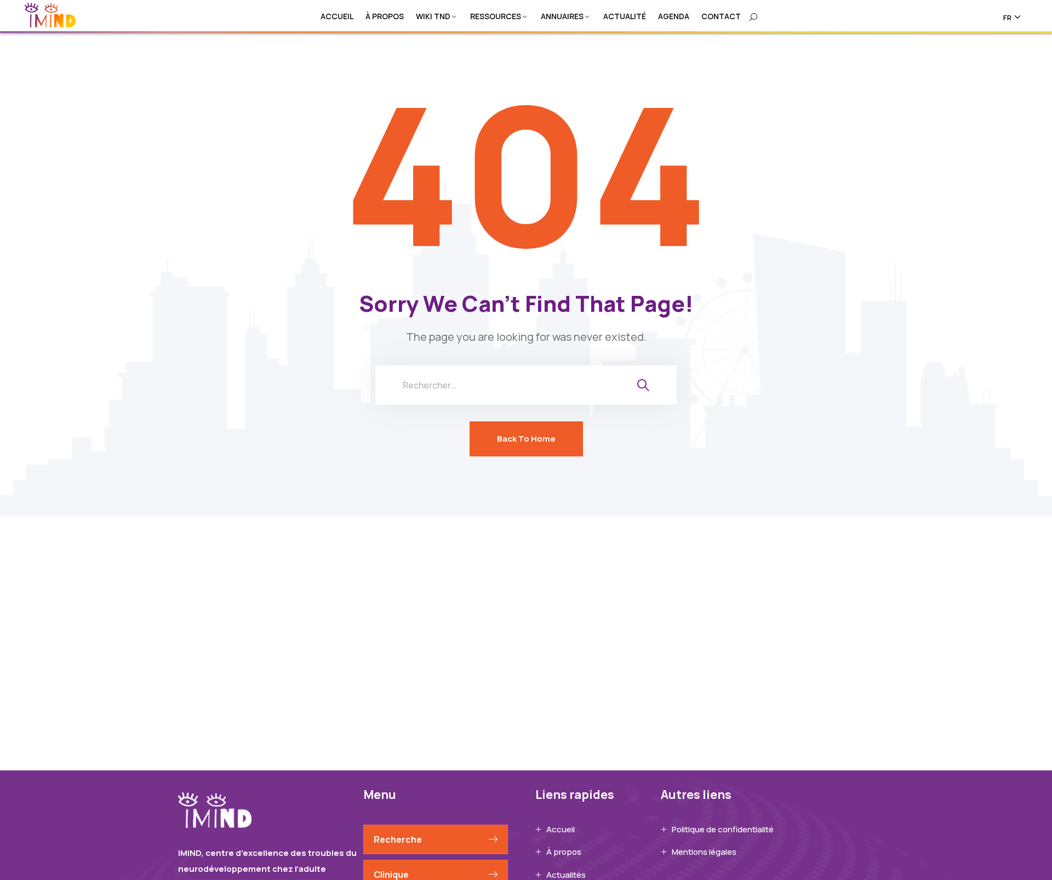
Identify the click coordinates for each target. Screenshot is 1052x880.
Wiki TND (433, 16)
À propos (384, 16)
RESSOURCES (495, 16)
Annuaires (562, 16)
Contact (721, 16)
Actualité (624, 16)
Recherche (398, 839)
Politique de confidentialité (723, 829)
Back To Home (526, 438)
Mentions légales (704, 852)
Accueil (337, 16)
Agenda (673, 16)
